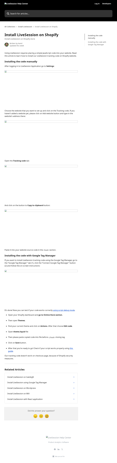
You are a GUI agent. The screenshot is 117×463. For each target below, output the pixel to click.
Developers (106, 3)
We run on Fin (60, 456)
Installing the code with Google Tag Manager (97, 43)
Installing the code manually (95, 36)
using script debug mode (64, 310)
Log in (97, 3)
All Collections (10, 27)
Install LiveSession (25, 27)
